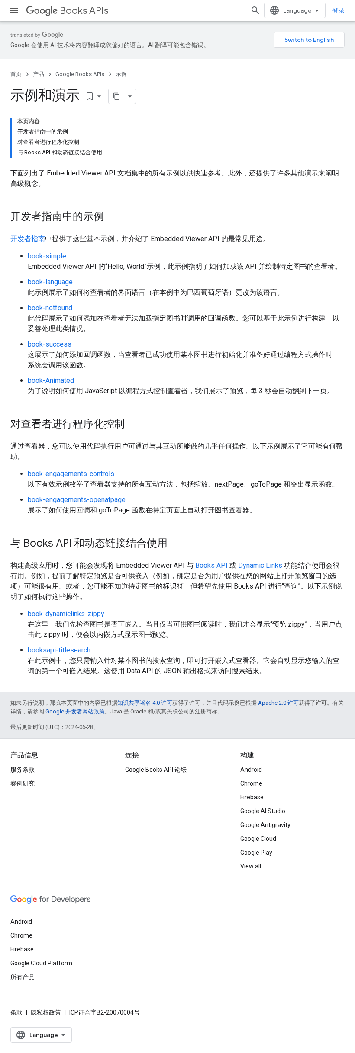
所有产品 (22, 976)
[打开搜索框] (255, 10)
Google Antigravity (265, 824)
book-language (50, 282)
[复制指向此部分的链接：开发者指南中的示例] (112, 217)
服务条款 (22, 769)
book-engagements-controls (71, 474)
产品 (38, 74)
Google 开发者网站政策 (75, 711)
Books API (211, 565)
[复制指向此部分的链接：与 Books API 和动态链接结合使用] (176, 544)
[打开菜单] (14, 10)
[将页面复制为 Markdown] (116, 96)
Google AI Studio (262, 811)
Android (251, 769)
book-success (49, 344)
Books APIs (84, 10)
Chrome (251, 783)
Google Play (256, 852)
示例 (121, 74)
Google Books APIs (79, 74)
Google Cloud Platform (41, 963)
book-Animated (51, 380)
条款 (16, 1012)
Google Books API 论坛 (156, 769)
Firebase (252, 797)
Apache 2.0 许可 (278, 703)
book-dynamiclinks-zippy (66, 614)
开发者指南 (27, 239)
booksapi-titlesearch (59, 650)
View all (250, 866)
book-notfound (50, 308)
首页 (16, 74)
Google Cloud (258, 838)
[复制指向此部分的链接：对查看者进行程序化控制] (133, 425)
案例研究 (22, 783)
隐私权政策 (46, 1012)
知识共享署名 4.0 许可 (144, 703)
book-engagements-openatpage (77, 500)
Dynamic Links (260, 565)
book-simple (47, 256)
